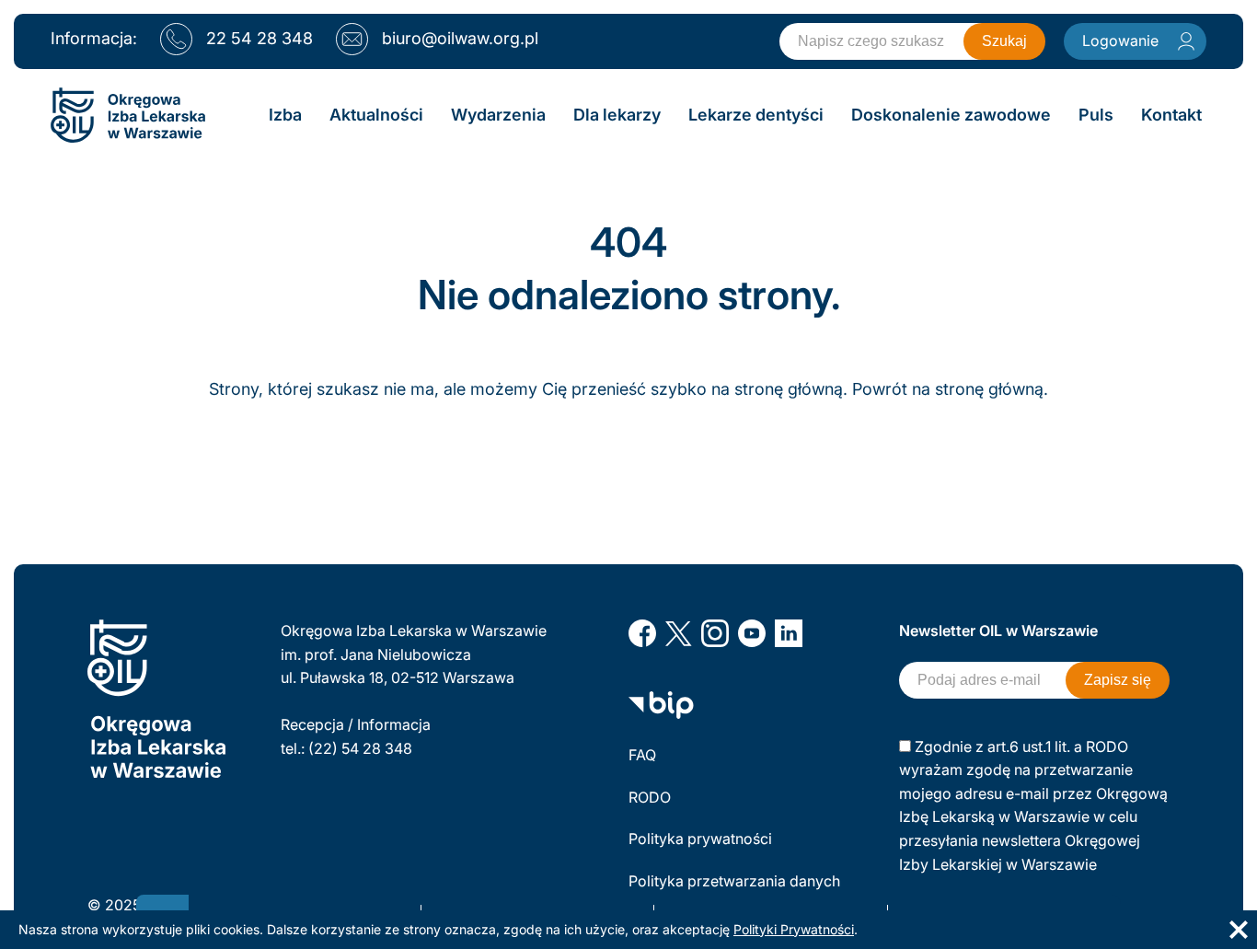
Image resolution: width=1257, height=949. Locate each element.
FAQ (642, 755)
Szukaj (1004, 41)
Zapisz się (1117, 680)
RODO (649, 797)
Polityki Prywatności (793, 929)
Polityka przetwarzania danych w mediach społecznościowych (736, 893)
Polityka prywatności (700, 838)
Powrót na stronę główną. (950, 389)
